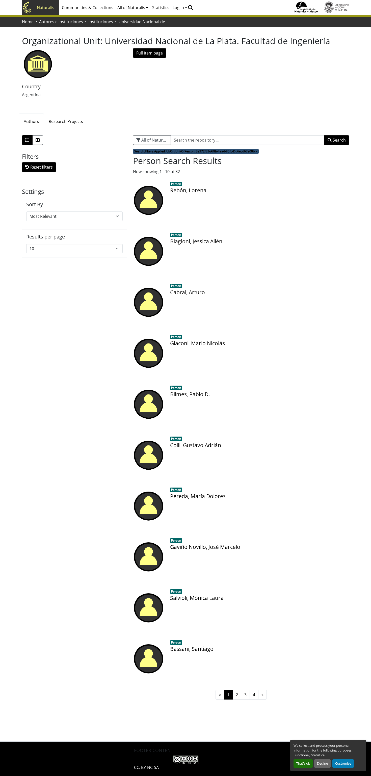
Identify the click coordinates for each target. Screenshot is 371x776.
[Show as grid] (37, 140)
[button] (190, 8)
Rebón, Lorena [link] (188, 190)
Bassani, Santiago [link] (192, 648)
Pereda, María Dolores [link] (198, 496)
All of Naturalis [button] (131, 7)
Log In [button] (179, 7)
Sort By (34, 204)
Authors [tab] (31, 121)
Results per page (45, 237)
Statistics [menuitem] (160, 7)
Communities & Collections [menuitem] (87, 7)
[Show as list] (27, 140)
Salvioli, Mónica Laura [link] (197, 597)
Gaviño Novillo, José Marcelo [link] (205, 546)
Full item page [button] (149, 53)
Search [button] (339, 140)
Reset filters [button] (41, 167)
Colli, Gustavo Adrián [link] (195, 445)
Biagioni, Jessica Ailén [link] (196, 241)
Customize (343, 763)
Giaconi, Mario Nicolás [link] (197, 343)
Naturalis (45, 7)
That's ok (303, 763)
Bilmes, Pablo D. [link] (190, 394)
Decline (322, 763)
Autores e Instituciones (61, 21)
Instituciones (101, 21)
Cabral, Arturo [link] (187, 292)
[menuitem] (132, 8)
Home (28, 21)
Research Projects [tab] (66, 121)
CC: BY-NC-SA (146, 767)
